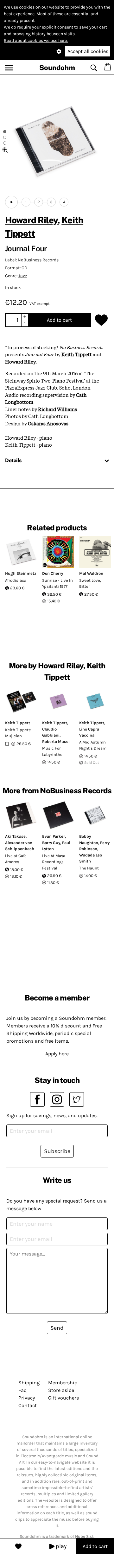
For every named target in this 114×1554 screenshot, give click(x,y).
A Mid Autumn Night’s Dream (92, 745)
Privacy (26, 1398)
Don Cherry (52, 573)
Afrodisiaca (15, 580)
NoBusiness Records (38, 260)
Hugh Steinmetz (20, 573)
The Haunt (89, 868)
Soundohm (57, 67)
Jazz (22, 276)
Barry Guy (51, 842)
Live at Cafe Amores (16, 858)
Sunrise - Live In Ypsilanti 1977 (57, 583)
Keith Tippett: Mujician (18, 732)
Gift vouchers (63, 1398)
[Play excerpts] (11, 202)
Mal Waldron (91, 573)
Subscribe (57, 1151)
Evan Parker (53, 836)
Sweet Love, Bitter (90, 583)
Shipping (29, 1383)
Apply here (57, 1054)
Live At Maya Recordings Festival (53, 861)
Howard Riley (31, 220)
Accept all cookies (87, 51)
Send (57, 1327)
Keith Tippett (17, 722)
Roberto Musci (56, 741)
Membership (62, 1383)
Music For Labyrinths (52, 751)
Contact (27, 1405)
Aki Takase (15, 836)
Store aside (61, 1390)
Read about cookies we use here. (36, 40)
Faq (22, 1390)
